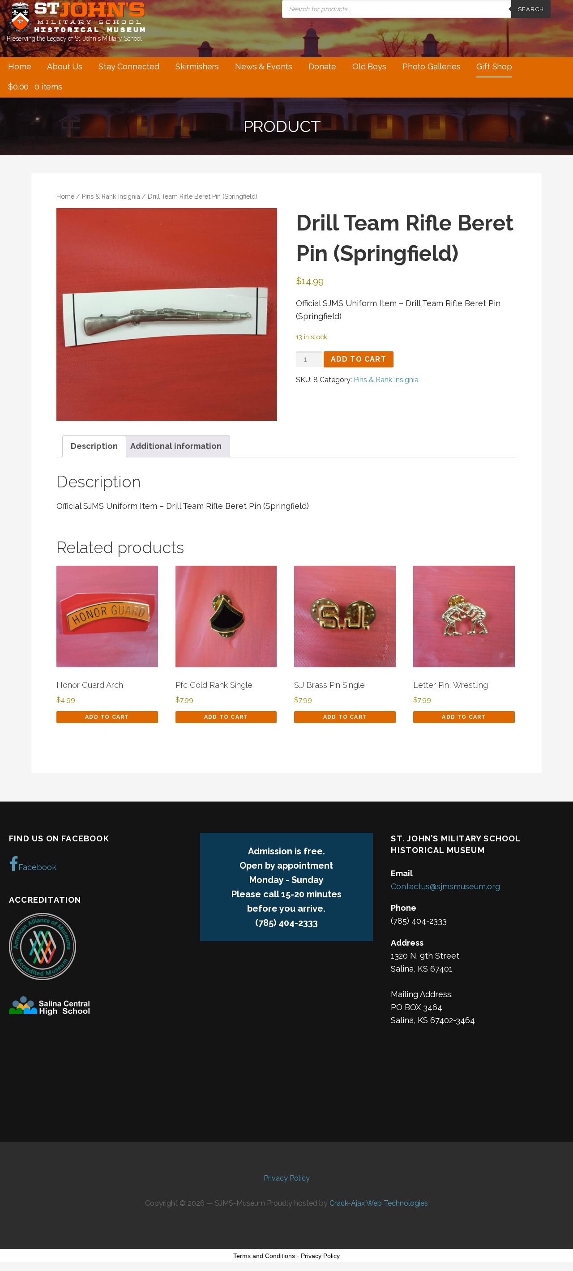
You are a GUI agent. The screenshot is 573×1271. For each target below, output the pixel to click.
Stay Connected (128, 66)
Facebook (37, 867)
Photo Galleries (431, 66)
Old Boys (369, 66)
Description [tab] (94, 446)
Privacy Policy (287, 1178)
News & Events (263, 66)
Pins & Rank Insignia (111, 196)
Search (531, 9)
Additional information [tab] (176, 446)
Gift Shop (494, 66)
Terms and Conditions (264, 1255)
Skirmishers (197, 66)
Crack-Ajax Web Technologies (378, 1203)
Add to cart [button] (107, 717)
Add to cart (358, 359)
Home (19, 66)
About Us (64, 66)
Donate (322, 66)
